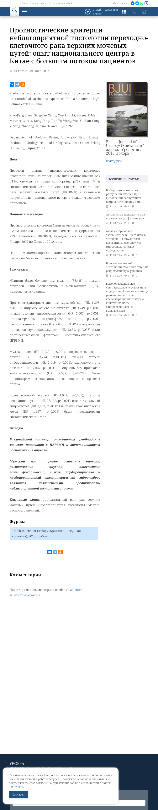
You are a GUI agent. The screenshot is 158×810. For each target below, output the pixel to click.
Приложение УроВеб (60, 3)
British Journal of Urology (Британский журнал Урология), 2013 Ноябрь (46, 533)
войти (79, 590)
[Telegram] (17, 84)
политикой (16, 787)
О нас (25, 3)
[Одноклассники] (22, 84)
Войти (143, 11)
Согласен (18, 794)
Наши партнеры (38, 3)
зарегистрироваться (25, 595)
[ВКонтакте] (12, 84)
